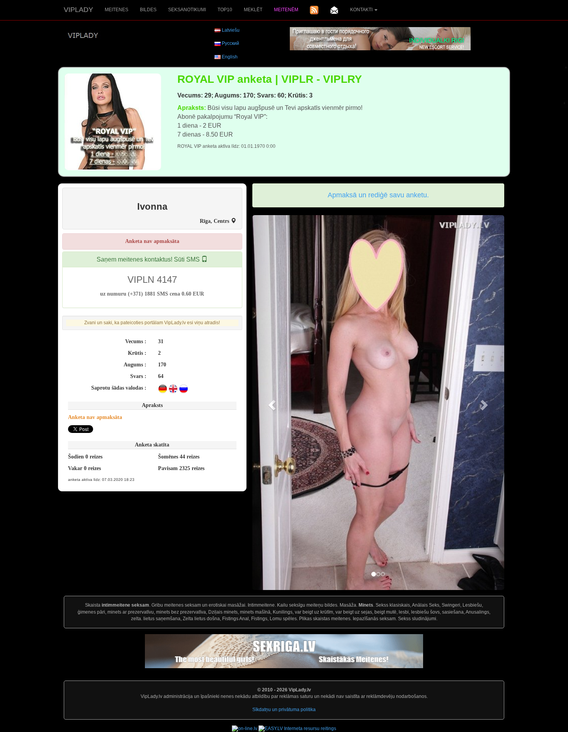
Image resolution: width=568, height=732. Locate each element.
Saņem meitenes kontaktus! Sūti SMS (149, 259)
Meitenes (116, 9)
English (230, 57)
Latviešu (231, 30)
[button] (271, 402)
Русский (230, 43)
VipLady (78, 10)
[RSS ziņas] (314, 10)
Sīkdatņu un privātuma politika (284, 709)
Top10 (225, 9)
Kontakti (362, 9)
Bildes (148, 9)
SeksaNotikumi (187, 9)
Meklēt (253, 9)
